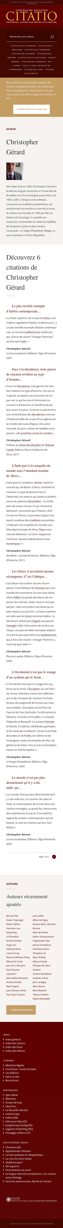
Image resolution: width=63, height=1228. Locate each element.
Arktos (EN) (12, 1117)
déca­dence (23, 386)
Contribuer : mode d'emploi (21, 1069)
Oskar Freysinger (14, 920)
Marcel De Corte (14, 961)
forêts (27, 735)
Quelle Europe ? (14, 1162)
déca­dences (39, 414)
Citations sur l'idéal (33, 69)
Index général (13, 1039)
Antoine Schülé (13, 982)
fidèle (17, 597)
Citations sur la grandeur (33, 62)
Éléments (11, 1098)
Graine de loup (14, 1102)
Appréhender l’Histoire (18, 1151)
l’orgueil (35, 621)
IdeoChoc (11, 1106)
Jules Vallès (38, 915)
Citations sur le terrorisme (37, 50)
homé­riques (13, 543)
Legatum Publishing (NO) (19, 1129)
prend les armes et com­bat (36, 433)
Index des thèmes (15, 1050)
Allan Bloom (39, 986)
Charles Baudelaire (42, 973)
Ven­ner (38, 482)
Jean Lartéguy (39, 982)
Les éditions (12, 1072)
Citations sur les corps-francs (32, 58)
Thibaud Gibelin (41, 994)
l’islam (42, 529)
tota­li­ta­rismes (32, 332)
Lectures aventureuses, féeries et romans (28, 1181)
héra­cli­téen (34, 501)
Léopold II (11, 973)
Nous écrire (12, 1080)
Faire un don (12, 1076)
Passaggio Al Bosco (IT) (18, 1132)
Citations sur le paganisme (23, 46)
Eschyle (50, 721)
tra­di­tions (35, 520)
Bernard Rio (12, 915)
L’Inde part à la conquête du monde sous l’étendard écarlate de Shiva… (28, 470)
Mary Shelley (39, 957)
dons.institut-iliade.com (33, 109)
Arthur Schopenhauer (43, 936)
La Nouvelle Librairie (17, 1110)
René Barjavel (39, 990)
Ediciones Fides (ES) (16, 1121)
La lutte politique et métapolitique (24, 1154)
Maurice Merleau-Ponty (18, 957)
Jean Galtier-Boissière (17, 978)
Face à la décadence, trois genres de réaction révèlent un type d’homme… (31, 374)
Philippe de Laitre (41, 965)
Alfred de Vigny (40, 920)
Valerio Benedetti (41, 998)
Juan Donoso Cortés (16, 990)
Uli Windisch (12, 936)
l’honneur (40, 588)
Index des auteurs (22, 1009)
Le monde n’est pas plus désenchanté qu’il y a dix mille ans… (25, 782)
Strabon (37, 969)
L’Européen (33, 688)
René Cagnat (12, 986)
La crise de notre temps (19, 1158)
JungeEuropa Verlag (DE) (19, 1125)
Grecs (47, 318)
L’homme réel (13, 1147)
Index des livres (14, 1047)
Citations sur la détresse (23, 54)
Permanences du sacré (18, 1170)
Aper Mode (12, 1095)
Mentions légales (15, 1065)
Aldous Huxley (40, 961)
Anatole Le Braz (40, 978)
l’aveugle (11, 625)
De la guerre (12, 1166)
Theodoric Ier (39, 953)
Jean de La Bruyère (15, 965)
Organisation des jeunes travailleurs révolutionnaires (42, 944)
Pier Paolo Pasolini (15, 994)
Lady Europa (12, 1113)
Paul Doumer (13, 969)
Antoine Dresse (14, 940)
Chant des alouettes (30, 445)
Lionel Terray (12, 953)
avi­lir (23, 341)
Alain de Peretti (40, 932)
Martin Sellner (13, 924)
